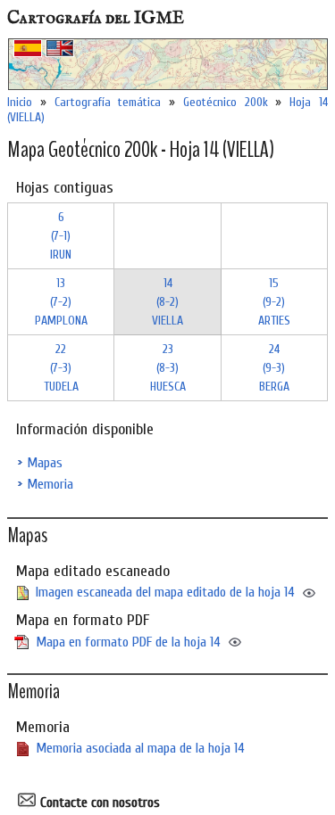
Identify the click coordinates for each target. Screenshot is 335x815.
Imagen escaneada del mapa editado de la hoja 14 (165, 592)
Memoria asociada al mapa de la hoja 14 (140, 748)
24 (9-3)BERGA (274, 368)
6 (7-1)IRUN (60, 236)
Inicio (19, 102)
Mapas (45, 463)
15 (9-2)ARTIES (274, 302)
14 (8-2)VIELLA (167, 302)
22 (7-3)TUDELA (61, 368)
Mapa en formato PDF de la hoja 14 (128, 642)
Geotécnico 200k (225, 102)
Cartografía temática (108, 102)
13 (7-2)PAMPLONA (61, 302)
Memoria (50, 484)
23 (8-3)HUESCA (168, 368)
